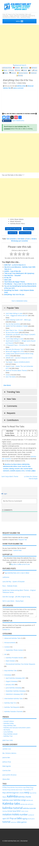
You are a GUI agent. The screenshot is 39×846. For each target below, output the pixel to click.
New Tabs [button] (11, 399)
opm (4, 818)
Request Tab (22, 540)
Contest (7, 647)
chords (21, 793)
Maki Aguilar (6, 766)
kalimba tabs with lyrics (26, 804)
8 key (5, 787)
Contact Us (6, 629)
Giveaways (7, 675)
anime (9, 792)
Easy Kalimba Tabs (10, 670)
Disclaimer (24, 841)
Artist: (12, 219)
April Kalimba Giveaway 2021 (15, 678)
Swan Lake (7, 280)
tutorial (26, 468)
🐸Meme (4, 70)
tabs (21, 468)
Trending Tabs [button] (13, 392)
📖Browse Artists (7, 68)
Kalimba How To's (10, 703)
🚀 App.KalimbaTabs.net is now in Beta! (15, 573)
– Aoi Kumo (6, 730)
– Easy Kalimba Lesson (10, 734)
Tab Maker (21, 239)
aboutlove (8, 464)
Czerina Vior (6, 770)
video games (22, 822)
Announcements (9, 642)
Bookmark (7, 120)
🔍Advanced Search (19, 65)
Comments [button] (12, 406)
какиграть (6, 471)
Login (5, 494)
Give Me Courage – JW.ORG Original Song (16, 597)
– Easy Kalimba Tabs (9, 725)
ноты (22, 471)
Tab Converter (11, 239)
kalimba (12, 796)
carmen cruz (6, 749)
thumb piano (31, 819)
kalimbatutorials (8, 466)
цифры (33, 471)
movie (26, 811)
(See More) (7, 385)
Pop (12, 818)
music (19, 466)
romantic (17, 468)
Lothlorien (5, 577)
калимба (12, 471)
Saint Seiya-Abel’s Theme (10, 476)
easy (26, 792)
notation (7, 814)
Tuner (28, 239)
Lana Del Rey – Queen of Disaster (13, 581)
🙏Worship (19, 75)
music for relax (26, 466)
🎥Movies (5, 73)
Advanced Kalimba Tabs (12, 638)
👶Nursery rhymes (22, 73)
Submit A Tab (12, 233)
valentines (13, 822)
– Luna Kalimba (7, 732)
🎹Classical (12, 73)
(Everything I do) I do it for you (14, 294)
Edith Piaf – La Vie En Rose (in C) (15, 265)
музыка (18, 471)
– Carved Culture (8, 721)
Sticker (34, 239)
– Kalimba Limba (8, 723)
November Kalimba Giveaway (16, 691)
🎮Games (24, 70)
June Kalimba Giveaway (14, 688)
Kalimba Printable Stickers (15, 658)
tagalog (24, 819)
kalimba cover (7, 800)
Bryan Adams (17, 464)
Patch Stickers (10, 661)
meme (22, 811)
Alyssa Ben (6, 779)
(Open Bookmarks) (18, 120)
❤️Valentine (16, 68)
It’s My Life (7, 278)
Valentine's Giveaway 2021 (15, 694)
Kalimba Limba (21, 86)
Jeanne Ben (6, 757)
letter (19, 811)
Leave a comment (18, 88)
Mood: (12, 221)
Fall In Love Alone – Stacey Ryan (13, 601)
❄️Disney (11, 70)
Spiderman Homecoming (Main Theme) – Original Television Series (19, 591)
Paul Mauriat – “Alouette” (12, 275)
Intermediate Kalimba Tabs (13, 698)
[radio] (11, 254)
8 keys (28, 787)
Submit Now (17, 550)
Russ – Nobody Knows (9, 586)
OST (8, 818)
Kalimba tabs (11, 804)
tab (15, 818)
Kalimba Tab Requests (11, 707)
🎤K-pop (34, 70)
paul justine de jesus (9, 775)
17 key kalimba (26, 789)
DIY (5, 654)
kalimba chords (24, 796)
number (24, 814)
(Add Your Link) (7, 740)
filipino (4, 797)
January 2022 (10, 684)
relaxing (11, 468)
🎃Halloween (33, 68)
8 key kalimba (11, 787)
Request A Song (28, 228)
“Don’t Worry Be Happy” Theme (14, 282)
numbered (31, 815)
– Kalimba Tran (7, 736)
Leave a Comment (25, 233)
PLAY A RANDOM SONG (19, 301)
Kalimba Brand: (15, 223)
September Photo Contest (14, 650)
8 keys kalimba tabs (12, 789)
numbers (5, 468)
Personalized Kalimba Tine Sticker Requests (20, 664)
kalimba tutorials (29, 808)
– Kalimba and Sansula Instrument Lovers (16, 728)
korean (10, 811)
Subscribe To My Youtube (13, 228)
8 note (20, 789)
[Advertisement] (19, 44)
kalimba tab (29, 800)
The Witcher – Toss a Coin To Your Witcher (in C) (20, 284)
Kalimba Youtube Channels (13, 711)
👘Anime (17, 70)
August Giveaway (11, 681)
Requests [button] (11, 413)
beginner (15, 793)
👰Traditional (32, 73)
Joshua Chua (6, 762)
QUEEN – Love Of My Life (12, 271)
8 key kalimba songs (20, 787)
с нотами (28, 471)
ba (12, 464)
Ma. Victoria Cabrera (9, 753)
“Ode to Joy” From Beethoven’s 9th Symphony (19, 273)
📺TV (29, 70)
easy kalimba (33, 793)
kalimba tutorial (12, 808)
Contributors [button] (13, 420)
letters (15, 466)
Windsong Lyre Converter (19, 241)
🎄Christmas (24, 68)
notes (15, 814)
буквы (30, 468)
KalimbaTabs (26, 464)
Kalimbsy (4, 811)
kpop (14, 811)
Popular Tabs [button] (13, 307)
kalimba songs (20, 800)
